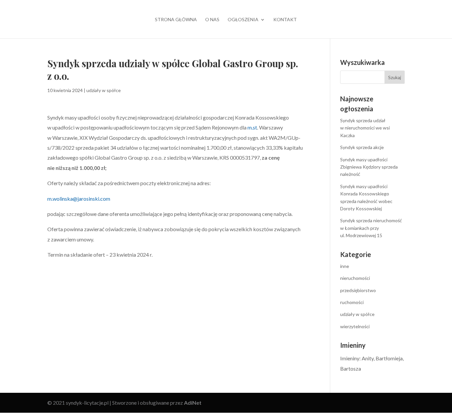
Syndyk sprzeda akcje (362, 147)
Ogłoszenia (243, 19)
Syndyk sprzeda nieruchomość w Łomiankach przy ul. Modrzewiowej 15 (371, 228)
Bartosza (350, 368)
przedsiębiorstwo (358, 290)
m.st (252, 127)
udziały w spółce (103, 90)
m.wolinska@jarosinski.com (78, 198)
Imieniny (349, 358)
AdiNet (193, 402)
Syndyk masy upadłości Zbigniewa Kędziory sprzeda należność (369, 167)
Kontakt (285, 19)
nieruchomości (355, 278)
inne (344, 266)
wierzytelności (355, 326)
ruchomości (352, 302)
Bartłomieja (389, 358)
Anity (368, 358)
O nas (212, 19)
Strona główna (176, 19)
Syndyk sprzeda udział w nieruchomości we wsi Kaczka (365, 128)
